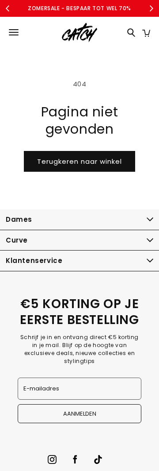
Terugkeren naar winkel (79, 161)
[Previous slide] (8, 8)
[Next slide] (151, 8)
